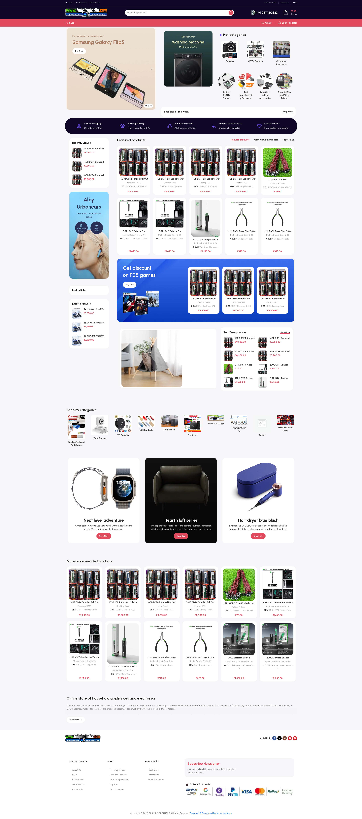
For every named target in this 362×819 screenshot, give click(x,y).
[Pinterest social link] (295, 738)
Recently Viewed (117, 770)
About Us (76, 770)
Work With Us (78, 784)
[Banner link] (188, 59)
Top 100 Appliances (119, 779)
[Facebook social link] (274, 738)
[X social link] (279, 738)
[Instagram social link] (284, 738)
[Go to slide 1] (146, 106)
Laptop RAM (206, 182)
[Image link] (83, 738)
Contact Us (77, 789)
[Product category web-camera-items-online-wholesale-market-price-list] (100, 428)
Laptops (114, 784)
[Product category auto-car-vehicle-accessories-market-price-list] (265, 87)
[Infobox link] (264, 12)
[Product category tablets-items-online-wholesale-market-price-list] (262, 426)
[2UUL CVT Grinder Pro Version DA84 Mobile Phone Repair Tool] (133, 214)
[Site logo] (86, 12)
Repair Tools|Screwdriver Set (239, 661)
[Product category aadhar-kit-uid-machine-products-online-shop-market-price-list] (226, 87)
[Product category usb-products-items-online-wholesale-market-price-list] (146, 424)
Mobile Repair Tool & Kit (133, 235)
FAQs (74, 775)
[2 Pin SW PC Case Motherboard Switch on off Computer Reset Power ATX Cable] (277, 162)
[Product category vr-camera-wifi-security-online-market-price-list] (123, 426)
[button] (70, 68)
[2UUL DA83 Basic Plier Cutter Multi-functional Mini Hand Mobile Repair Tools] (241, 214)
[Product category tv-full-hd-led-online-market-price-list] (192, 426)
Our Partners (78, 779)
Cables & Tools (277, 183)
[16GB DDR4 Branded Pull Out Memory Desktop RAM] (77, 153)
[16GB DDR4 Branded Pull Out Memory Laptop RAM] (77, 179)
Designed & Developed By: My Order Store (210, 813)
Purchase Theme (156, 779)
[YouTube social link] (290, 738)
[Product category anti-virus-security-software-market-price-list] (246, 87)
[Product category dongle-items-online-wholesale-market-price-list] (255, 52)
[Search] (231, 12)
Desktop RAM (133, 182)
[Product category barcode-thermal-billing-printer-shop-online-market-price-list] (284, 87)
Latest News (153, 775)
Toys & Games (117, 789)
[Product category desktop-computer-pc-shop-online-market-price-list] (229, 52)
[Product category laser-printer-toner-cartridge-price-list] (216, 420)
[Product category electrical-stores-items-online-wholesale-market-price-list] (281, 52)
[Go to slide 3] (151, 106)
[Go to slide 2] (148, 106)
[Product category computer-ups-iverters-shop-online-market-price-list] (169, 423)
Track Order (153, 770)
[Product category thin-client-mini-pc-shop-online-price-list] (239, 424)
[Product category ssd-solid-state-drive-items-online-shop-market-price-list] (285, 424)
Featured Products (118, 775)
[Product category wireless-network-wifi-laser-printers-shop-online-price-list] (77, 431)
